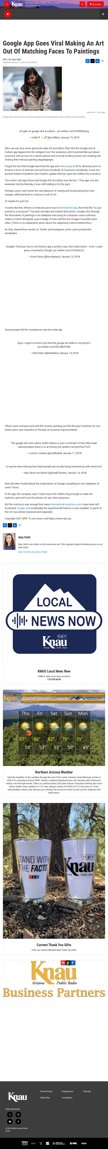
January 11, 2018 (72, 453)
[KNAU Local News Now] (54, 614)
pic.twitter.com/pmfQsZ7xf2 (74, 446)
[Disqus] (54, 1043)
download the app (67, 207)
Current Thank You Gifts (54, 945)
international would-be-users (66, 504)
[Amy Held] (9, 541)
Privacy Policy (46, 1091)
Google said (23, 508)
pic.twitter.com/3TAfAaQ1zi (68, 250)
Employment (67, 1091)
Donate (96, 4)
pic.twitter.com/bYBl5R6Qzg (73, 131)
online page (65, 166)
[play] (7, 14)
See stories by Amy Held (32, 551)
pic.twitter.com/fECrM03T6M (54, 346)
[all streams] (104, 14)
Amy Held (16, 59)
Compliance (67, 1098)
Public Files (45, 1098)
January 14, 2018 (68, 353)
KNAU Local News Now (54, 671)
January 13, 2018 (70, 256)
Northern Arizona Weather (54, 772)
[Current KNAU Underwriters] (54, 978)
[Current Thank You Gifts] (54, 871)
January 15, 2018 (69, 137)
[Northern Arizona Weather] (54, 728)
